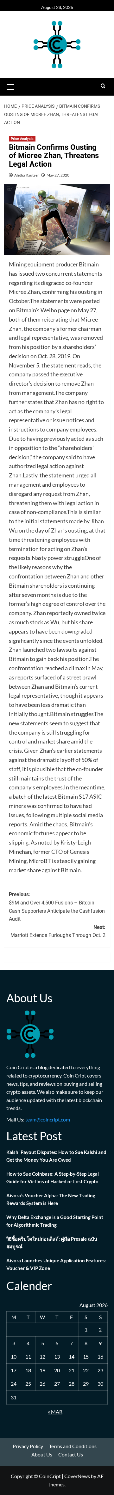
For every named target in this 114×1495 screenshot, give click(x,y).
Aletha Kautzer (26, 175)
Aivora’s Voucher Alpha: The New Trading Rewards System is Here (50, 1199)
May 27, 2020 (58, 175)
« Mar (55, 1412)
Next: (57, 931)
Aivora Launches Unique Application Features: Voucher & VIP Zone (56, 1264)
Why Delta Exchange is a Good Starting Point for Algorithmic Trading (54, 1221)
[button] (10, 86)
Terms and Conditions (73, 1446)
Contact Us (70, 1454)
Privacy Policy (28, 1446)
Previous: (57, 906)
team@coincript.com (47, 1119)
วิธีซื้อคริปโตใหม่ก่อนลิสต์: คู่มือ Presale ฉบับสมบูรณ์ (51, 1242)
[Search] (103, 86)
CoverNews (77, 1476)
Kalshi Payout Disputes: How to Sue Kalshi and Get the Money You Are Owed (56, 1156)
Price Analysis (22, 139)
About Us (41, 1454)
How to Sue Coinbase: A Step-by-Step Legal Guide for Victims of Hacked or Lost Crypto (52, 1177)
